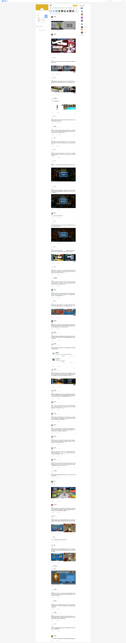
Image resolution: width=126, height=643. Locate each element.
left (49, 11)
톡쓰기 (111, 1)
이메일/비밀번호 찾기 (43, 22)
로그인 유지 (39, 13)
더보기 (74, 134)
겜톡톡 (5, 1)
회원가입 (39, 22)
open (76, 11)
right (74, 11)
